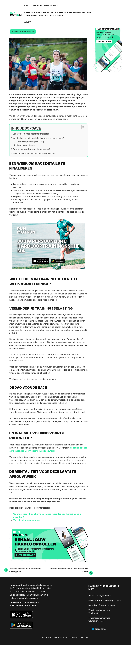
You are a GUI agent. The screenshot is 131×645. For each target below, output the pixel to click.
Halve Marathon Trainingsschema (104, 600)
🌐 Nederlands (99, 629)
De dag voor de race (26, 145)
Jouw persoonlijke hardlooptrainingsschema (48, 246)
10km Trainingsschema (99, 595)
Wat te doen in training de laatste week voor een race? (38, 138)
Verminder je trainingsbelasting (30, 142)
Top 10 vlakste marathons (26, 520)
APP (26, 5)
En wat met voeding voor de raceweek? (31, 149)
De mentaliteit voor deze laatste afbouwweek (34, 153)
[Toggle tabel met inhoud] (82, 127)
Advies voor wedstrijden (23, 31)
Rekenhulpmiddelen (44, 5)
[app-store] (40, 261)
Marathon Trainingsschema (101, 605)
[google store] (58, 261)
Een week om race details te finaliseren (31, 134)
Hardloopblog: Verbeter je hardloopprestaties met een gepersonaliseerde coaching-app (57, 13)
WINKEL (28, 22)
